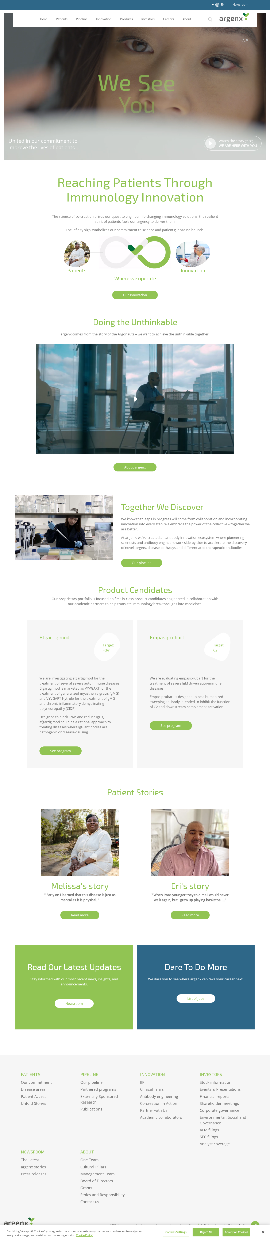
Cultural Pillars (93, 1166)
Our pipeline (91, 1082)
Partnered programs (98, 1089)
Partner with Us (153, 1110)
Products (126, 19)
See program (60, 751)
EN (222, 4)
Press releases (33, 1173)
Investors (148, 19)
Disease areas (33, 1089)
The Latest (30, 1159)
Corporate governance (219, 1110)
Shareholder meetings (219, 1103)
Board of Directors (96, 1180)
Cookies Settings (175, 1232)
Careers (168, 19)
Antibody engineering (159, 1096)
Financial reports (215, 1096)
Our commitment (36, 1082)
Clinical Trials (152, 1089)
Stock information (215, 1082)
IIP (142, 1082)
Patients (62, 19)
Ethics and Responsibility (102, 1194)
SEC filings (209, 1136)
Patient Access (33, 1096)
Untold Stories (33, 1103)
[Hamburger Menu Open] (24, 19)
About (186, 19)
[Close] (263, 1232)
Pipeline (82, 19)
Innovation (104, 19)
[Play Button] (135, 399)
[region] (135, 1232)
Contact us (89, 1201)
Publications (91, 1109)
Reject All (206, 1232)
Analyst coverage (215, 1143)
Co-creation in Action (158, 1103)
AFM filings (209, 1129)
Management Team (97, 1173)
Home (43, 19)
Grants (86, 1187)
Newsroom (240, 4)
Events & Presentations (220, 1089)
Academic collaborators (161, 1117)
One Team (89, 1159)
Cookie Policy (84, 1235)
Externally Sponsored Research (99, 1099)
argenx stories (33, 1166)
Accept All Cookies (236, 1232)
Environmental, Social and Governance (223, 1120)
